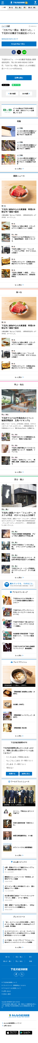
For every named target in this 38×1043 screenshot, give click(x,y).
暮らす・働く (32, 7)
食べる (11, 7)
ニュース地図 (6, 26)
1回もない (10, 768)
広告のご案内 (7, 994)
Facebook (16, 974)
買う (25, 7)
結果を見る (26, 774)
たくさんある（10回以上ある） (18, 757)
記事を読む (19, 78)
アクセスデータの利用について (12, 988)
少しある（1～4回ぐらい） (16, 764)
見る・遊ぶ (18, 7)
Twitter (22, 974)
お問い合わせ (7, 991)
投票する (12, 774)
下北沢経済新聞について (10, 982)
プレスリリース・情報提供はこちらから (14, 985)
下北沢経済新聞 (17, 2)
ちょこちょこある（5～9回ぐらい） (20, 760)
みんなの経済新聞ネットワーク (19, 1015)
